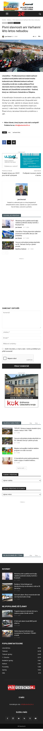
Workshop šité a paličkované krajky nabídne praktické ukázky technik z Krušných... (25, 576)
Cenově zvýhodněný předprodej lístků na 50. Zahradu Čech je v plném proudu (27, 244)
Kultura (9, 20)
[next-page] (6, 253)
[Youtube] (36, 718)
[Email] (9, 142)
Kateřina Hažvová (20, 249)
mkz (9, 132)
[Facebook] (4, 142)
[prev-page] (3, 253)
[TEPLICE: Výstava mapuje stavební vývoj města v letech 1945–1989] (7, 431)
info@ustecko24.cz (22, 125)
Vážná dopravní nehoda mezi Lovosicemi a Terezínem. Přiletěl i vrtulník (25, 633)
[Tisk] (14, 142)
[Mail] (19, 718)
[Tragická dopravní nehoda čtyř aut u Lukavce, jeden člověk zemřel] (7, 613)
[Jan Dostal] (3, 36)
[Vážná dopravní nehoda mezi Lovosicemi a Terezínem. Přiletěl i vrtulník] (7, 633)
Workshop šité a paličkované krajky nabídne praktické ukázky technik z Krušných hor (26, 223)
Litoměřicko (17, 23)
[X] (30, 718)
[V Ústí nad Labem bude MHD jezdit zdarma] (7, 623)
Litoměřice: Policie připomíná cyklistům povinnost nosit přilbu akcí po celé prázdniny (28, 233)
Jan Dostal (8, 36)
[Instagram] (13, 718)
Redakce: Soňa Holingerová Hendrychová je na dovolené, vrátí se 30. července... (27, 586)
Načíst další (20, 468)
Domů (4, 20)
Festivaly (10, 23)
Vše (31, 423)
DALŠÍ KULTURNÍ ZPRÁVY (11, 423)
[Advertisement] (21, 281)
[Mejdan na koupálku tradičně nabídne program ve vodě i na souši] (7, 450)
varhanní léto (16, 132)
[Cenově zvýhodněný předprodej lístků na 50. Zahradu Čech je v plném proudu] (8, 245)
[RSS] (24, 718)
